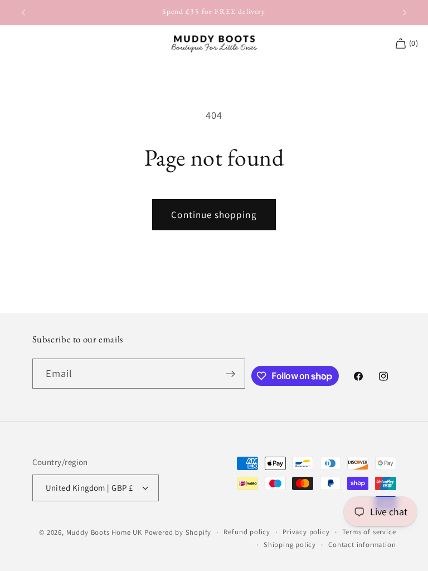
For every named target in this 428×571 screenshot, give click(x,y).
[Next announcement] (404, 12)
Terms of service (369, 531)
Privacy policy (306, 531)
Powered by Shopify (178, 532)
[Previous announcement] (23, 12)
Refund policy (246, 531)
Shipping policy (290, 544)
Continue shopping (214, 214)
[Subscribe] (230, 374)
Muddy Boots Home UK (104, 532)
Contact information (362, 544)
